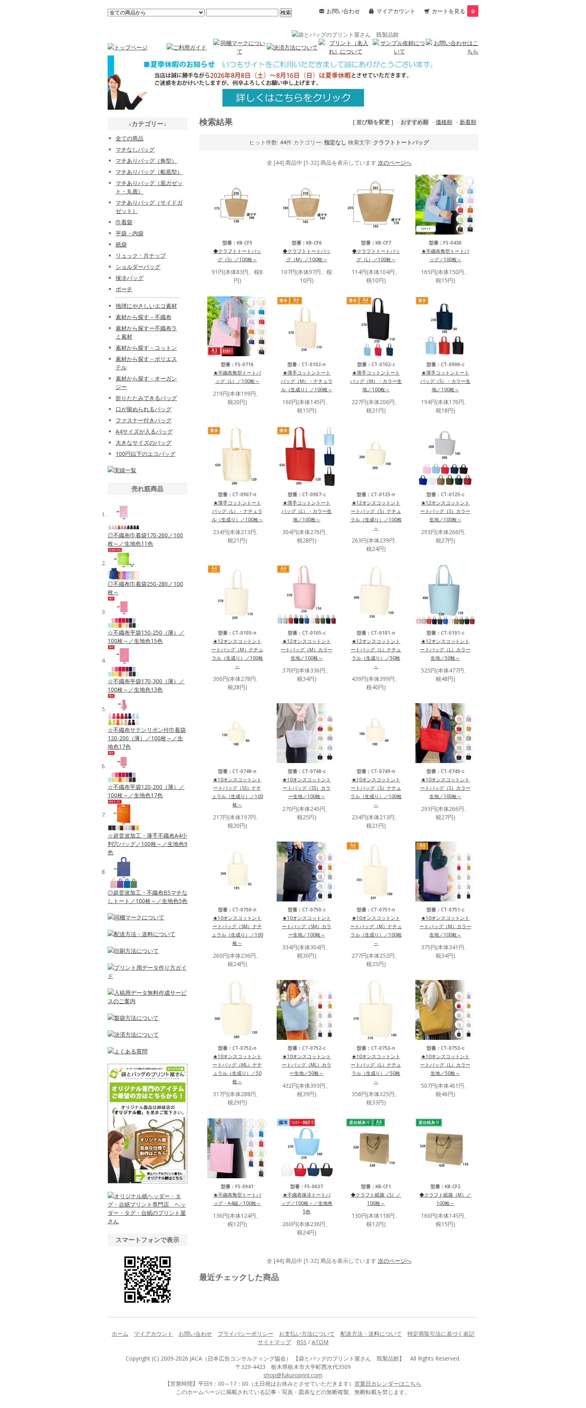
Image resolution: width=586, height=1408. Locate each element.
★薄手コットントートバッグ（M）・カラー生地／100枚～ (376, 381)
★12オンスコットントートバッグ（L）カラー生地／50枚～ (445, 649)
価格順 (444, 122)
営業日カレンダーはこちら (387, 1383)
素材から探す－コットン (146, 347)
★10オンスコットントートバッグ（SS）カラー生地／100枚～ (306, 788)
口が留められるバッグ (143, 409)
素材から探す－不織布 (143, 317)
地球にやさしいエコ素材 (146, 306)
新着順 (468, 122)
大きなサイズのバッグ (143, 442)
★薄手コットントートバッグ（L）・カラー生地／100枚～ (306, 511)
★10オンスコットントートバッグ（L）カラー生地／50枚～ (445, 1065)
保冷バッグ (130, 278)
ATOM (320, 1342)
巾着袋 (124, 222)
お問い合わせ (343, 11)
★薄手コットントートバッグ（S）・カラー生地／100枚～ (445, 381)
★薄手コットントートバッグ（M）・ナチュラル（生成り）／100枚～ (306, 381)
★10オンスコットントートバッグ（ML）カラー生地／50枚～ (306, 1065)
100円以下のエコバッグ (145, 454)
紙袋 (121, 244)
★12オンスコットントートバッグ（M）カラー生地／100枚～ (306, 649)
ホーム (120, 1333)
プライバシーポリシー (245, 1333)
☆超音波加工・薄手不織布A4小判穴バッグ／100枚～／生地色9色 (147, 844)
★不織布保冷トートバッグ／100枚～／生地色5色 (306, 1203)
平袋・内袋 (130, 233)
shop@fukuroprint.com (293, 1375)
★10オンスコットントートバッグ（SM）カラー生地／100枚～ (306, 926)
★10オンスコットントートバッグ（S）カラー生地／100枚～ (445, 788)
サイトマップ (274, 1342)
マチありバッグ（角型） (146, 160)
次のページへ (394, 162)
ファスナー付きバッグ (143, 420)
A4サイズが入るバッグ (144, 431)
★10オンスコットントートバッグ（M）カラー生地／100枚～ (445, 926)
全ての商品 (130, 138)
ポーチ (124, 289)
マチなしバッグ (135, 149)
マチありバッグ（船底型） (149, 172)
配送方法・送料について (371, 1333)
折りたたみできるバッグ (146, 398)
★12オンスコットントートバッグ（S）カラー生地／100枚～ (445, 511)
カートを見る (453, 11)
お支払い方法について (307, 1333)
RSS (302, 1342)
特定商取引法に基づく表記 (440, 1333)
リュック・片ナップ (141, 255)
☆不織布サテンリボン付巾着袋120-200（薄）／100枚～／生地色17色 (147, 738)
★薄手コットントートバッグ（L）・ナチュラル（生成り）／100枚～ (237, 511)
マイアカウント (395, 11)
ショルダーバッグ (138, 266)
